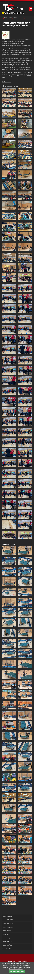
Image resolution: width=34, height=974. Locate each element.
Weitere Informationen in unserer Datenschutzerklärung (20, 968)
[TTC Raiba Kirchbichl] (13, 14)
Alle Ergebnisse (6, 82)
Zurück (4, 910)
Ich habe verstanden (17, 971)
